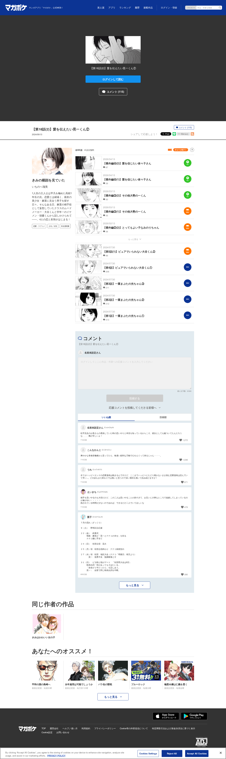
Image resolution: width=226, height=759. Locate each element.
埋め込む (185, 133)
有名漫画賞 (65, 226)
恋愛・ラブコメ (39, 226)
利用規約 (86, 728)
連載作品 (148, 7)
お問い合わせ (62, 732)
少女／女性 (53, 226)
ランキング (125, 7)
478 (186, 507)
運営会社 (54, 728)
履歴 (137, 7)
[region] (113, 753)
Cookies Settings (148, 753)
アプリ (111, 7)
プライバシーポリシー (105, 728)
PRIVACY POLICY (56, 755)
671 (186, 482)
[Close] (220, 753)
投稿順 (163, 417)
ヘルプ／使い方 (70, 728)
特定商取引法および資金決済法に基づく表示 (173, 728)
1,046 (185, 459)
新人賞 (100, 7)
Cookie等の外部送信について (134, 728)
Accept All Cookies (197, 753)
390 (186, 574)
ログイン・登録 (169, 7)
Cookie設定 (47, 732)
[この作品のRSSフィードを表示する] (192, 134)
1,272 (185, 440)
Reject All (172, 753)
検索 (220, 8)
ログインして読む (113, 79)
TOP (44, 728)
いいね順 (106, 417)
